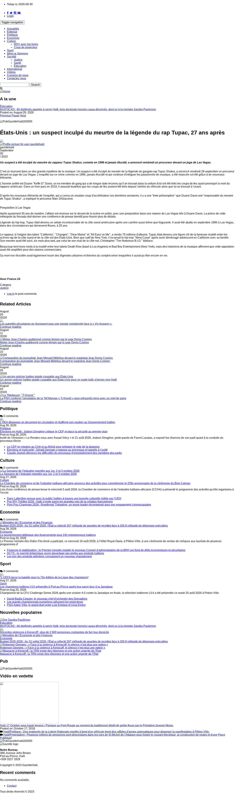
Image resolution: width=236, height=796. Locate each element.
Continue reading (10, 326)
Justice (18, 59)
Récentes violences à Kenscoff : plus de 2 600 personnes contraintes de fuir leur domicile (54, 632)
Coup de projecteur (25, 47)
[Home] (5, 91)
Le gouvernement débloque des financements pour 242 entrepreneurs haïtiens (48, 534)
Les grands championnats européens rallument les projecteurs (45, 601)
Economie (13, 38)
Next (23, 115)
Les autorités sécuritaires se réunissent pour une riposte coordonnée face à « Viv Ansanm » (56, 323)
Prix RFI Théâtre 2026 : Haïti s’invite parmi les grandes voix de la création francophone (60, 501)
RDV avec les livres (26, 44)
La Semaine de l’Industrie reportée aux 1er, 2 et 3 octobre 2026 (38, 473)
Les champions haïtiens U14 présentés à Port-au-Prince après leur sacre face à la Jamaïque (56, 586)
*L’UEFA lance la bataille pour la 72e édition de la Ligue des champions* (44, 577)
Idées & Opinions (17, 53)
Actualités (13, 28)
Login (10, 15)
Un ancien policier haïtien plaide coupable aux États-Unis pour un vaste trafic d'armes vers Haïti (58, 379)
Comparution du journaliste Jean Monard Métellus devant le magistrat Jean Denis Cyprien (55, 361)
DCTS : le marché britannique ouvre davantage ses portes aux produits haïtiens (55, 553)
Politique (12, 34)
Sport (10, 50)
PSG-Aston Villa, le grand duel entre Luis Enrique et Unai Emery (46, 604)
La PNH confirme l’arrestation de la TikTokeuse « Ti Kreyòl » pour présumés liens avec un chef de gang (63, 398)
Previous (5, 115)
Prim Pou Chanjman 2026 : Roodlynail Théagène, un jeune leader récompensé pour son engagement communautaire (79, 504)
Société (11, 56)
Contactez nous (16, 78)
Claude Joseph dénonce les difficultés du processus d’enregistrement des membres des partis (64, 452)
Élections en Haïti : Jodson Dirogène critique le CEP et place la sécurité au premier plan (53, 431)
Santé (17, 62)
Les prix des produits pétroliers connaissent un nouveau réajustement (49, 556)
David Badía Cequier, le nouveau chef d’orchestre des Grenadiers (47, 598)
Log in (11, 293)
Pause (16, 115)
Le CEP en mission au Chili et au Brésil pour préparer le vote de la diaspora (53, 446)
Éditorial (12, 31)
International (14, 69)
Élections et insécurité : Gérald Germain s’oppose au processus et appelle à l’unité (57, 449)
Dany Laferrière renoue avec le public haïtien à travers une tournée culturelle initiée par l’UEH (64, 498)
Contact (11, 785)
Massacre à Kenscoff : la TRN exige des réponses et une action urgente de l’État (49, 653)
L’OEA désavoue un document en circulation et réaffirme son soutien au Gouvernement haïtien (57, 422)
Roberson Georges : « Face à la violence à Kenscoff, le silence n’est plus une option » (52, 647)
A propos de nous (17, 75)
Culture (11, 41)
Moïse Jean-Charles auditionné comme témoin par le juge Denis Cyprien (44, 342)
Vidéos (11, 72)
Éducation (20, 65)
